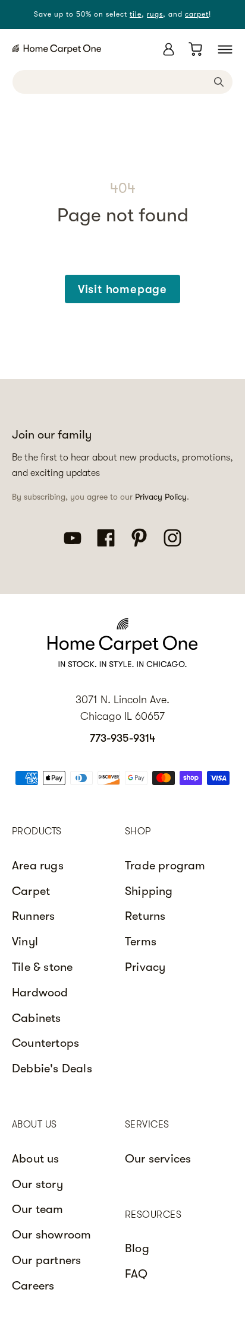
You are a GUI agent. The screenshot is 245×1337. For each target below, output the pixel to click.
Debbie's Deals (52, 1068)
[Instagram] (172, 537)
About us (35, 1158)
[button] (224, 49)
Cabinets (36, 1018)
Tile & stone (42, 967)
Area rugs (38, 865)
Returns (145, 916)
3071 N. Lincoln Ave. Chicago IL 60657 (122, 708)
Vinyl (25, 941)
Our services (158, 1158)
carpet (197, 14)
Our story (37, 1184)
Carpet (31, 891)
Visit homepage (122, 289)
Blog (137, 1248)
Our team (38, 1209)
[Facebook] (105, 537)
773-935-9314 (122, 738)
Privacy (145, 967)
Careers (33, 1285)
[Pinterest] (139, 537)
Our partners (46, 1260)
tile (136, 14)
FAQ (136, 1274)
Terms (140, 941)
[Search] (219, 81)
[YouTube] (72, 537)
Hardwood (40, 992)
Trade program (165, 865)
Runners (33, 916)
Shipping (149, 891)
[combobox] (122, 82)
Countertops (45, 1043)
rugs (155, 14)
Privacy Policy (161, 496)
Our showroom (51, 1234)
